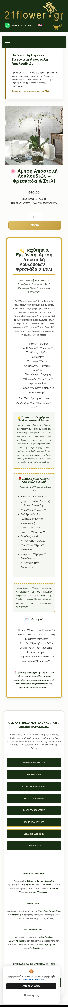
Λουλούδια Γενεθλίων (34, 762)
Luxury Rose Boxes (34, 798)
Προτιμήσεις (31, 995)
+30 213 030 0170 (23, 25)
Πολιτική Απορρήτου (33, 979)
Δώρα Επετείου (34, 774)
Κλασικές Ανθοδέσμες (34, 810)
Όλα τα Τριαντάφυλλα (34, 822)
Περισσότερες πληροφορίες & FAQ (30, 91)
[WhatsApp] (7, 25)
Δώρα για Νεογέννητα (34, 834)
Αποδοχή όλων (31, 986)
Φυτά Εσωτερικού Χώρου (34, 786)
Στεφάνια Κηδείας (34, 846)
